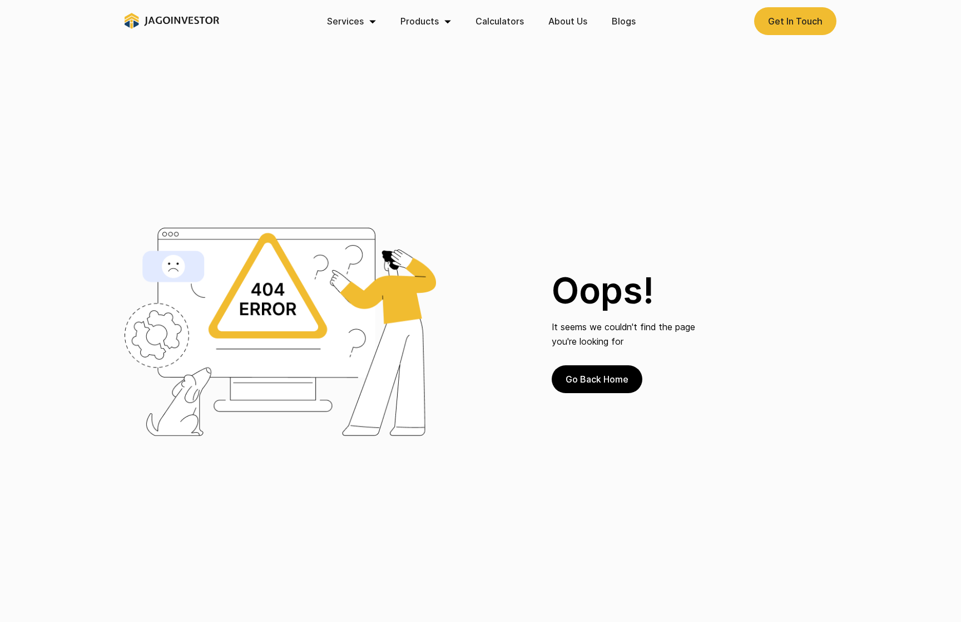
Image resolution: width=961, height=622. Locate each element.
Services (345, 21)
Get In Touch (795, 21)
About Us (567, 21)
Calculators (499, 21)
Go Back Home (597, 379)
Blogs (624, 21)
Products (419, 21)
